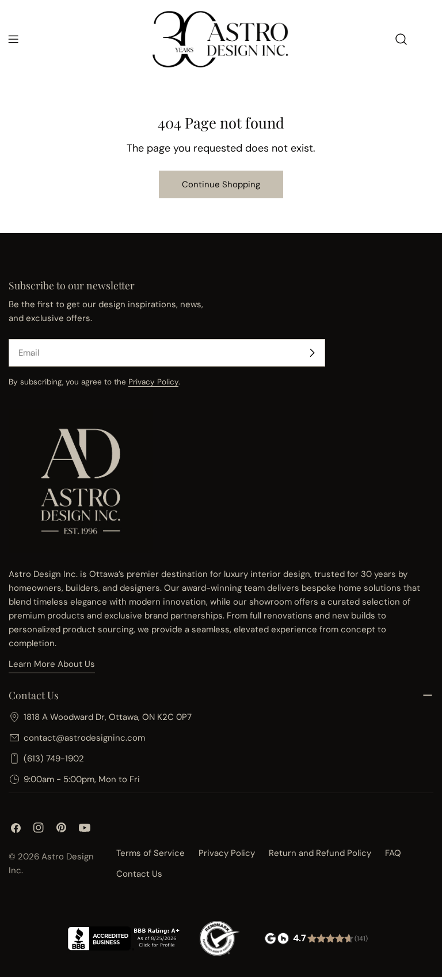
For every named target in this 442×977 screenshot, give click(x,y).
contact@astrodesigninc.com (84, 738)
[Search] (401, 39)
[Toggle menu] (13, 39)
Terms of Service (150, 853)
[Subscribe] (312, 353)
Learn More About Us (52, 664)
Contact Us (139, 874)
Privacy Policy (153, 382)
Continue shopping (221, 184)
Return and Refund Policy (320, 853)
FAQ (393, 853)
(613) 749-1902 (54, 758)
